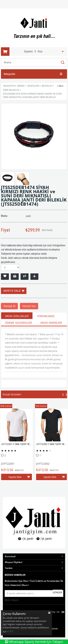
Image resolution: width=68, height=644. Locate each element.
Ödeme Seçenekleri (18, 322)
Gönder (57, 592)
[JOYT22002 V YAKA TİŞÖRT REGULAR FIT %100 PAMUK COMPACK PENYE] (51, 425)
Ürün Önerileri (51, 322)
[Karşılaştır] (25, 276)
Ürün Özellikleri (17, 316)
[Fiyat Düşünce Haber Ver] (34, 276)
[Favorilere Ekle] (5, 276)
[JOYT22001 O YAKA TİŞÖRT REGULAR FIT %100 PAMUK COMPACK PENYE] (16, 425)
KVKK (10, 631)
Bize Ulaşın (12, 600)
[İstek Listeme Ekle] (15, 276)
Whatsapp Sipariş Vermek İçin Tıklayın (36, 642)
